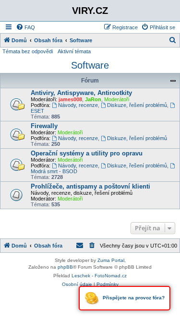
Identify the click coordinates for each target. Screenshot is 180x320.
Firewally (44, 126)
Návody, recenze (78, 105)
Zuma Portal (110, 260)
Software (90, 65)
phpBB (65, 267)
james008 (70, 99)
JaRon (93, 99)
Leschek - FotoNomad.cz (99, 275)
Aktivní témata (74, 51)
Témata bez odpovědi (27, 51)
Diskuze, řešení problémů (137, 105)
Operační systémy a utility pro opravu (87, 153)
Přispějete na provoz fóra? (133, 297)
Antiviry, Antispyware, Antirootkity (81, 92)
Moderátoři (116, 99)
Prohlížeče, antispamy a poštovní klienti (90, 186)
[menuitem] (25, 27)
